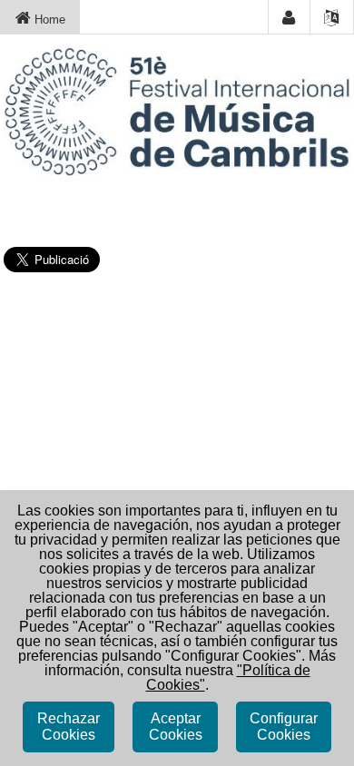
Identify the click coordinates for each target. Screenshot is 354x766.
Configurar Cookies (284, 726)
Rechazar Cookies (68, 726)
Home (48, 19)
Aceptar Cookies (175, 726)
